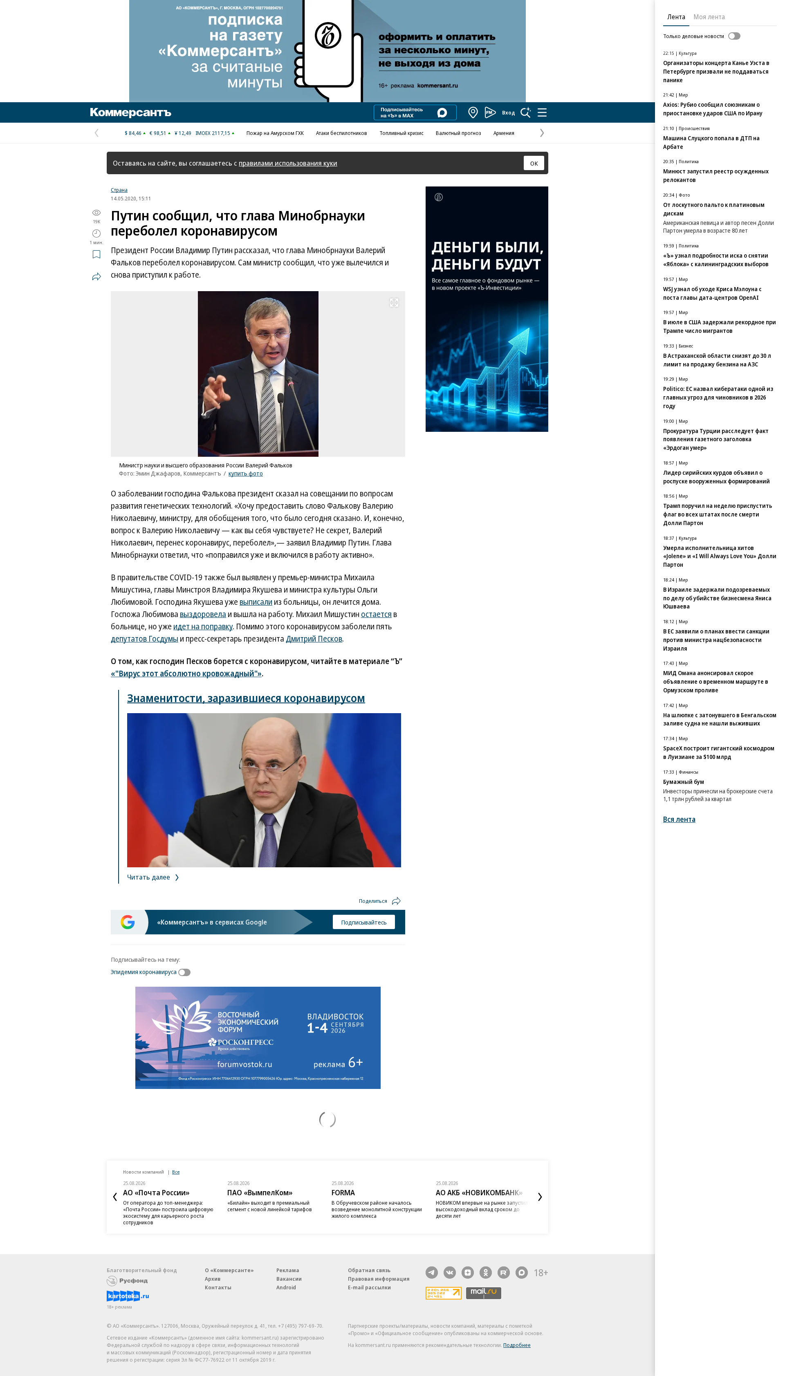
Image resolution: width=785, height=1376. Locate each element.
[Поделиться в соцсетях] (96, 276)
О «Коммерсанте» (229, 1270)
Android (286, 1287)
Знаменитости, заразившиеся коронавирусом (246, 697)
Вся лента (679, 819)
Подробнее (517, 1345)
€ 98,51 (158, 133)
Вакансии (289, 1278)
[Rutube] (504, 1272)
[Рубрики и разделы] (542, 112)
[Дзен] (468, 1272)
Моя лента (709, 16)
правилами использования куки (288, 163)
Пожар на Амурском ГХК (275, 133)
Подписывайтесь (364, 922)
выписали (256, 602)
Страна (119, 189)
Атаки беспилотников (341, 133)
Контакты (218, 1287)
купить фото (246, 473)
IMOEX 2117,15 (212, 133)
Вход (508, 112)
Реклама (287, 1270)
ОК (534, 163)
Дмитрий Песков (314, 638)
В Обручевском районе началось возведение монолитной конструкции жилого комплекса (377, 1209)
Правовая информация (379, 1278)
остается (376, 614)
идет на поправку (203, 626)
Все (175, 1172)
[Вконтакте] (450, 1272)
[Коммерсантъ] (130, 112)
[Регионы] (473, 112)
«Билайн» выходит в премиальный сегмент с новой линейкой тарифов (269, 1206)
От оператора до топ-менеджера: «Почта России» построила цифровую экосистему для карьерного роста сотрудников (168, 1212)
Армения (503, 133)
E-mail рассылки (369, 1287)
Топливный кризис (401, 133)
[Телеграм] (432, 1272)
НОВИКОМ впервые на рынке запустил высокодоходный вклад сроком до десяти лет (482, 1209)
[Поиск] (526, 112)
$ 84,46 (133, 133)
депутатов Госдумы (144, 638)
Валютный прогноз (458, 133)
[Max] (522, 1272)
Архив (212, 1278)
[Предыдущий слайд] (115, 1197)
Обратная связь (369, 1270)
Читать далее (149, 877)
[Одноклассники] (486, 1272)
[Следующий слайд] (540, 1197)
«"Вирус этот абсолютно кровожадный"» (186, 673)
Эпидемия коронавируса (144, 971)
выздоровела (203, 614)
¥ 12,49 (183, 133)
